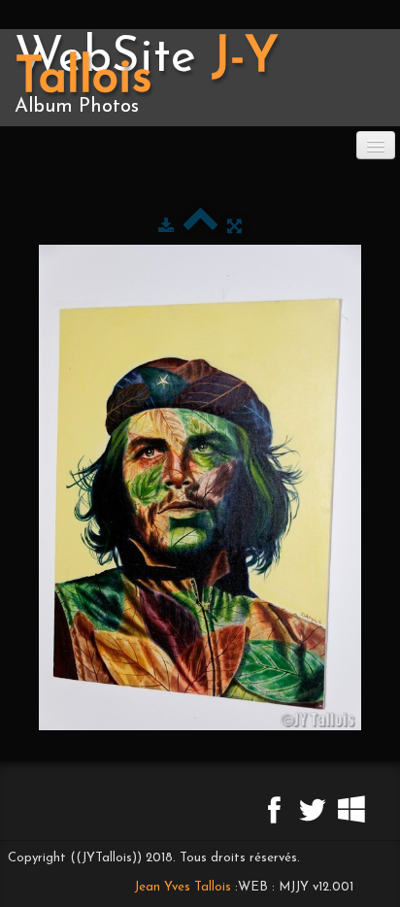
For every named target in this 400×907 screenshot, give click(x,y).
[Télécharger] (166, 226)
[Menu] (375, 145)
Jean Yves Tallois (182, 887)
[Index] (200, 226)
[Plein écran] (234, 226)
